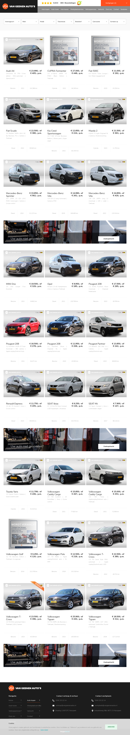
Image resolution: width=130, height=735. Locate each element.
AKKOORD (111, 727)
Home (11, 700)
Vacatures (124, 9)
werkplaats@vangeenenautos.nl (106, 705)
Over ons (109, 9)
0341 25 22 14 (61, 700)
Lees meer (44, 730)
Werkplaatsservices (77, 9)
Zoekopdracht (108, 239)
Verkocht (101, 9)
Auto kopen (46, 9)
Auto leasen (65, 9)
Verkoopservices (90, 9)
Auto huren (55, 9)
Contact (116, 9)
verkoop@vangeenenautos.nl (66, 705)
